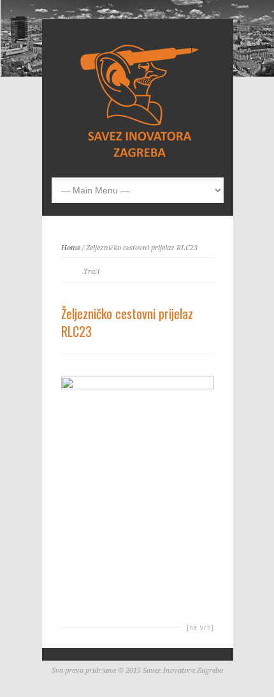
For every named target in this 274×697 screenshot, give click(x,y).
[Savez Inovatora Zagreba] (140, 158)
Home (70, 248)
